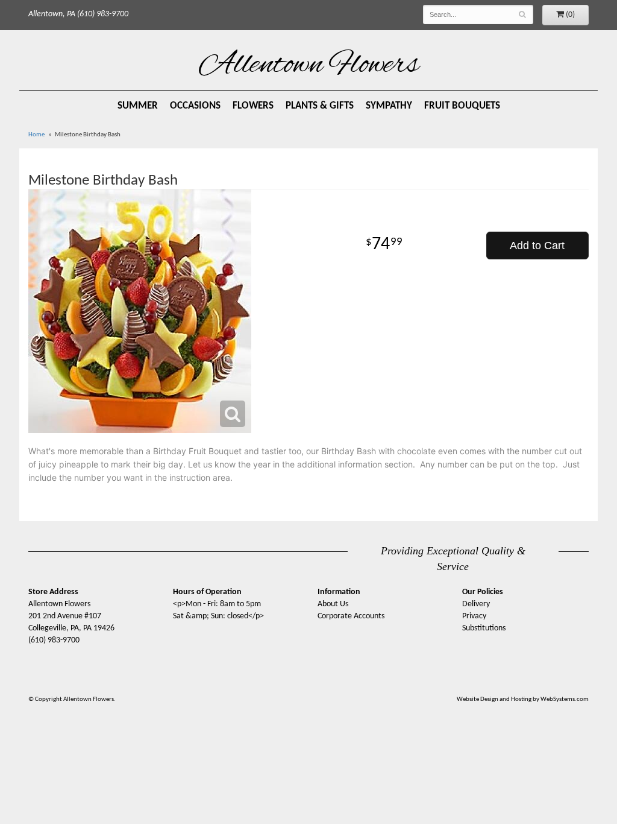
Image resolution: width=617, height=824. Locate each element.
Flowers (253, 106)
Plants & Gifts (320, 106)
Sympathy (389, 106)
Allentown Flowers (309, 65)
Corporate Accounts (351, 616)
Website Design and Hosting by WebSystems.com (523, 699)
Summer (137, 106)
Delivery (476, 604)
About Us (333, 604)
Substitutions (484, 628)
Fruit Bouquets (462, 106)
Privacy (474, 616)
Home (36, 135)
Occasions (195, 106)
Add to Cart (537, 245)
